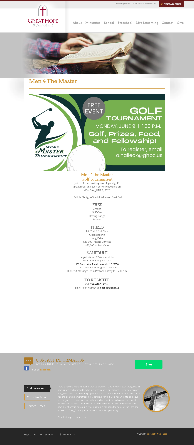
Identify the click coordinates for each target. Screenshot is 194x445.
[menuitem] (75, 23)
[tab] (38, 388)
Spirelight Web (154, 434)
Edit (165, 434)
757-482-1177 (97, 284)
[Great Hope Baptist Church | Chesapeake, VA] (43, 16)
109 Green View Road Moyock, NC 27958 (97, 264)
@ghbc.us (114, 287)
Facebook (45, 369)
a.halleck (104, 287)
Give (149, 364)
